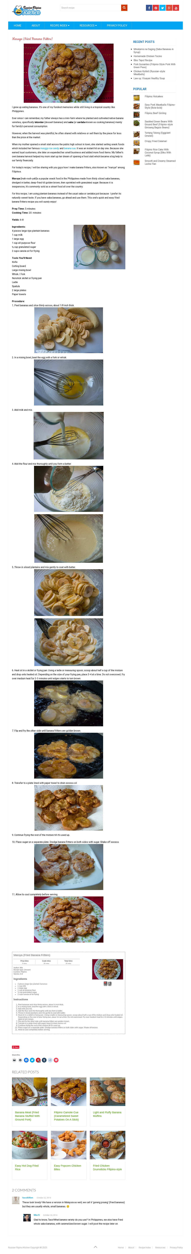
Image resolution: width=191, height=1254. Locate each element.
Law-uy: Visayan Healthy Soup (149, 78)
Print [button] (109, 985)
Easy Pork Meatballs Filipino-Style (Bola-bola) (160, 106)
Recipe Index (58, 25)
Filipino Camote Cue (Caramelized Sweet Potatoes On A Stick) (66, 1116)
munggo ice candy (50, 148)
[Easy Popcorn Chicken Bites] (68, 1146)
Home (17, 25)
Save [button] (105, 985)
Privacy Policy (116, 25)
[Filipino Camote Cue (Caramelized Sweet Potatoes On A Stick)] (68, 1092)
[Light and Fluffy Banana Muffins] (107, 1092)
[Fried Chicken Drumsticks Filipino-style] (107, 1146)
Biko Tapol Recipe (143, 60)
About (35, 25)
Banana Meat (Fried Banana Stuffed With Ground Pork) (27, 1116)
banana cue (70, 148)
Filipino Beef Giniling (155, 113)
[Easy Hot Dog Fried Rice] (29, 1146)
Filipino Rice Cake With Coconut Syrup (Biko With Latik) (158, 152)
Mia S (37, 1215)
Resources (86, 25)
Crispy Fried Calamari (156, 141)
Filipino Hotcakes (154, 96)
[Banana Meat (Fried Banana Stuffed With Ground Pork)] (29, 1092)
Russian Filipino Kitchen (19, 1247)
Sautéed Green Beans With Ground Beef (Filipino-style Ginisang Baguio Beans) (159, 124)
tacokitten (27, 1197)
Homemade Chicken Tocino (148, 56)
